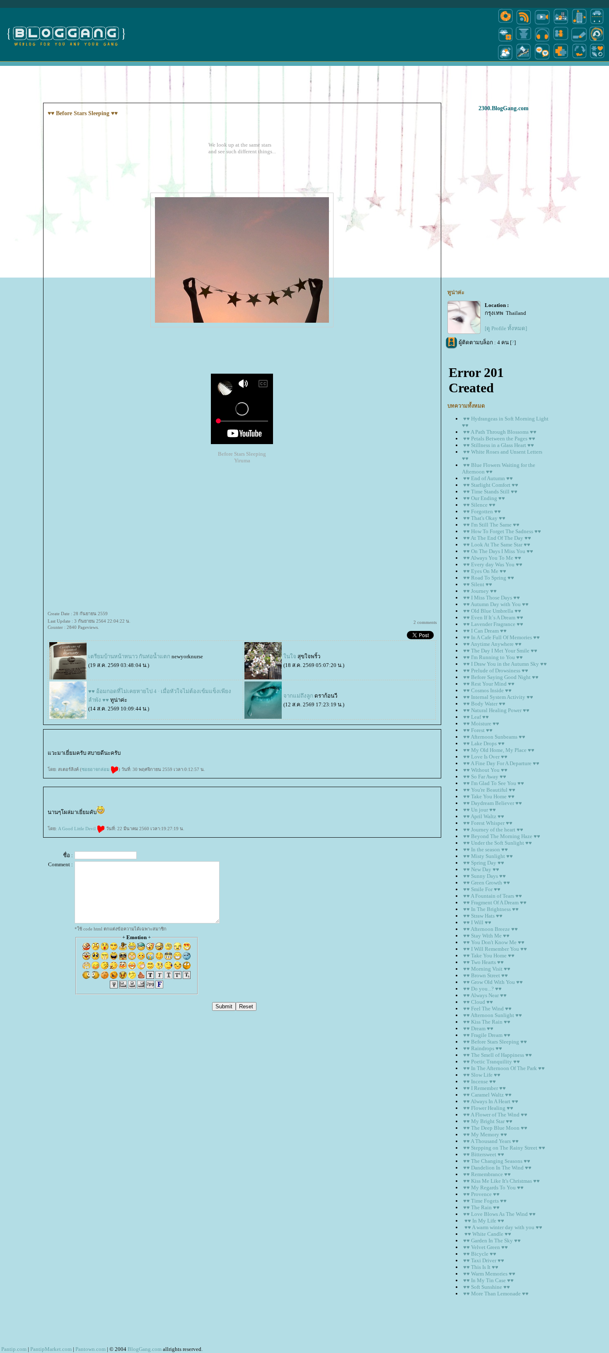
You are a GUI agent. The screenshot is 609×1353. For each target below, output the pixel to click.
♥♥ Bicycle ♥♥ (479, 1254)
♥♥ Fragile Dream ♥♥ (486, 1035)
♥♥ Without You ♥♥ (485, 770)
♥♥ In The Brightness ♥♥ (491, 909)
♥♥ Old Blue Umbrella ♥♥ (492, 611)
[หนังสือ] (579, 41)
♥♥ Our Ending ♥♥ (484, 498)
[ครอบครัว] (560, 41)
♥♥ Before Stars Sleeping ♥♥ (495, 1042)
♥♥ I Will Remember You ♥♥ (495, 949)
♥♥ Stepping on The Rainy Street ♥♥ (504, 1148)
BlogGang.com (145, 1349)
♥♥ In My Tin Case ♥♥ (488, 1280)
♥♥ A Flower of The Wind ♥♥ (495, 1114)
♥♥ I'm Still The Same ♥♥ (491, 525)
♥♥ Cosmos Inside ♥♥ (487, 690)
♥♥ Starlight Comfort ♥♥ (490, 485)
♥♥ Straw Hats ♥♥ (483, 916)
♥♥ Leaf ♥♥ (476, 717)
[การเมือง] (524, 41)
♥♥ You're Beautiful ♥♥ (489, 790)
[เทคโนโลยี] (579, 24)
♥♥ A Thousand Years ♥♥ (491, 1141)
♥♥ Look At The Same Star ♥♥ (496, 544)
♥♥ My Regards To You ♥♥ (493, 1187)
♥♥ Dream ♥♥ (478, 1028)
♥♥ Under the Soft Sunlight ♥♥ (497, 843)
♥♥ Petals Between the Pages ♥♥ (499, 438)
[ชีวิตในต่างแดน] (597, 59)
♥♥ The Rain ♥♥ (481, 1207)
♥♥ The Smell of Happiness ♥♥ (497, 1055)
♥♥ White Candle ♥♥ (487, 1234)
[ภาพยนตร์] (542, 24)
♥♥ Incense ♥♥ (479, 1081)
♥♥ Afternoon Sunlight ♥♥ (492, 1015)
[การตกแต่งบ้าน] (560, 24)
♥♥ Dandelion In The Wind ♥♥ (497, 1168)
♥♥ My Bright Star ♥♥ (487, 1121)
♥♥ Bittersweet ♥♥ (483, 1154)
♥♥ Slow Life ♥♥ (481, 1075)
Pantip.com (14, 1349)
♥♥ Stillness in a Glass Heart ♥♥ (498, 445)
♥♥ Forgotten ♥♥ (482, 511)
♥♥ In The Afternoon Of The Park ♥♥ (504, 1068)
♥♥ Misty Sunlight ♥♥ (488, 856)
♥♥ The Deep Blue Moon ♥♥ (495, 1128)
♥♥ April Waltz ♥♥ (483, 816)
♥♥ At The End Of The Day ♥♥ (497, 538)
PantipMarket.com (51, 1349)
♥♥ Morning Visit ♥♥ (486, 969)
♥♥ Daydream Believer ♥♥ (492, 803)
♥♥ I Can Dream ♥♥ (485, 631)
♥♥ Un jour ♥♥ (479, 810)
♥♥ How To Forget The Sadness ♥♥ (502, 531)
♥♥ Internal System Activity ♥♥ (498, 697)
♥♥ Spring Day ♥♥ (483, 863)
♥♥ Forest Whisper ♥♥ (487, 823)
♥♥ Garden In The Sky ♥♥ (492, 1240)
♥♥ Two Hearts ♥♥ (483, 962)
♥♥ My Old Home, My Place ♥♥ (498, 750)
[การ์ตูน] (542, 59)
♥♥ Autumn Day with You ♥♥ (496, 604)
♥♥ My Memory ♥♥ (485, 1134)
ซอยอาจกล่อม (96, 769)
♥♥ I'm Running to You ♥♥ (493, 657)
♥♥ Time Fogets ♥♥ (485, 1201)
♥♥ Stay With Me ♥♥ (486, 936)
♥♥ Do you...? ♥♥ (482, 989)
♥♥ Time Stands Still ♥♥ (490, 491)
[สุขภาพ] (560, 59)
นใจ (289, 656)
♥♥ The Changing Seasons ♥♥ (496, 1161)
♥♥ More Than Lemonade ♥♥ (496, 1293)
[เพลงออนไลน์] (542, 41)
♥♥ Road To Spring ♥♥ (488, 578)
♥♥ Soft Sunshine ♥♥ (486, 1287)
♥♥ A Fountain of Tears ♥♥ (492, 896)
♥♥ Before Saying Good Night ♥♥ (501, 677)
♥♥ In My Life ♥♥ (483, 1221)
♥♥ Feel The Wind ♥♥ (487, 1008)
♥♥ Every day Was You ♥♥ (492, 564)
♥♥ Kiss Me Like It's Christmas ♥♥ (501, 1181)
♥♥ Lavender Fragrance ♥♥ (493, 624)
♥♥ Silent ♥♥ (477, 584)
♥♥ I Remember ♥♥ (484, 1088)
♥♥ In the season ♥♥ (485, 849)
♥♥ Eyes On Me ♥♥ (484, 571)
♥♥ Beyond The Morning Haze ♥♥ (501, 836)
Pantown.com (90, 1349)
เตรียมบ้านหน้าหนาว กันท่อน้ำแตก (130, 656)
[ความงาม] (505, 41)
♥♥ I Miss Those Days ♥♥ (491, 597)
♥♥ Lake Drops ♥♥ (484, 743)
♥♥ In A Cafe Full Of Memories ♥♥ (501, 637)
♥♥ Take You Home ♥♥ (489, 796)
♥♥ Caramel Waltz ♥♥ (487, 1095)
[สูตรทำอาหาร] (505, 24)
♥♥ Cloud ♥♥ (478, 1002)
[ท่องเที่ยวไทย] (505, 59)
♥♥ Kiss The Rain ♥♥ (486, 1022)
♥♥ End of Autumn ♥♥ (488, 478)
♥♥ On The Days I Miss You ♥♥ (498, 551)
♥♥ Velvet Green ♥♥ (485, 1247)
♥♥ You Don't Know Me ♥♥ (493, 942)
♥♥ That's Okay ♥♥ (484, 518)
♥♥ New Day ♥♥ (481, 869)
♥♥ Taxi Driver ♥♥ (483, 1260)
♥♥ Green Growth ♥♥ (486, 882)
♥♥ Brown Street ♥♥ (485, 975)
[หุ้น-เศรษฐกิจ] (524, 59)
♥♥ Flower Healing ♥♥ (488, 1108)
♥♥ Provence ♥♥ (481, 1194)
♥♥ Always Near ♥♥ (485, 995)
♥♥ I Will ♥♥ (477, 922)
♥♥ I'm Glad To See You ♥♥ (493, 783)
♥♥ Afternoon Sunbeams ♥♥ (494, 737)
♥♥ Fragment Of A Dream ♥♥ (495, 902)
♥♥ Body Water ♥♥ (484, 704)
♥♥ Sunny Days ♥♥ (484, 876)
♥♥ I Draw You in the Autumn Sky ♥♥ (505, 664)
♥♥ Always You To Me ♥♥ (492, 558)
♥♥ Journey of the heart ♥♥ (493, 829)
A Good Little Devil (77, 828)
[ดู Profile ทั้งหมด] (506, 328)
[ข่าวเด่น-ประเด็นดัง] (524, 24)
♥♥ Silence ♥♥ (479, 505)
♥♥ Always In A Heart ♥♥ (490, 1101)
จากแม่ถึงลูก (298, 696)
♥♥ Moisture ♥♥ (481, 723)
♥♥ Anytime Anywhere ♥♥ (492, 644)
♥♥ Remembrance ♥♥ (487, 1174)
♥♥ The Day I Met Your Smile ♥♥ (500, 651)
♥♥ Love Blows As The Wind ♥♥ (499, 1214)
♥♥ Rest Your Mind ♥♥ (489, 684)
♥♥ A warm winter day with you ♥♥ (502, 1227)
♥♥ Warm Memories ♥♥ (489, 1274)
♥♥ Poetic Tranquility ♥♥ (491, 1061)
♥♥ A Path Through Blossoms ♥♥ (499, 432)
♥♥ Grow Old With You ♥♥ (493, 982)
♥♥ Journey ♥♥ (480, 591)
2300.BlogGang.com (504, 108)
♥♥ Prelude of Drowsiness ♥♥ (495, 670)
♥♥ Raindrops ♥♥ (482, 1048)
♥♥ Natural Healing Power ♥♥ (496, 710)
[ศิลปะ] (596, 41)
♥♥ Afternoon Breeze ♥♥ (490, 929)
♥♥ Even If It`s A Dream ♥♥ (493, 617)
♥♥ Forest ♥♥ (478, 730)
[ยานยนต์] (596, 24)
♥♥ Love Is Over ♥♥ (485, 757)
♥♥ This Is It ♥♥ (480, 1267)
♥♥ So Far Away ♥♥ (484, 776)
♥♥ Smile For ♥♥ (481, 889)
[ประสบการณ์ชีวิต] (579, 59)
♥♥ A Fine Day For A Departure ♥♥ (501, 763)
